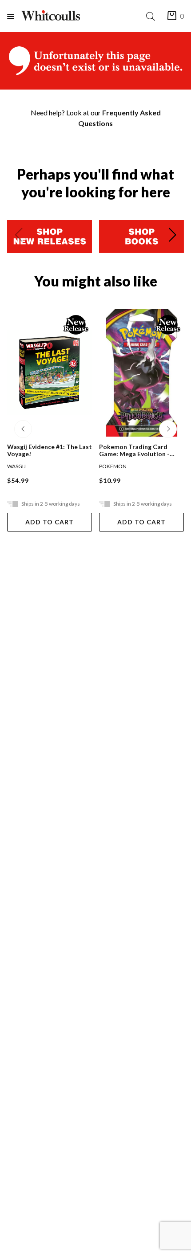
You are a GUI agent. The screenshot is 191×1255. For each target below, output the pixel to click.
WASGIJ (16, 466)
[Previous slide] (18, 236)
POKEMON (113, 466)
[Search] (152, 16)
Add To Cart (49, 522)
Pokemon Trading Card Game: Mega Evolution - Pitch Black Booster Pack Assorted (136, 450)
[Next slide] (172, 236)
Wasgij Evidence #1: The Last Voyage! (49, 450)
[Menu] (14, 16)
